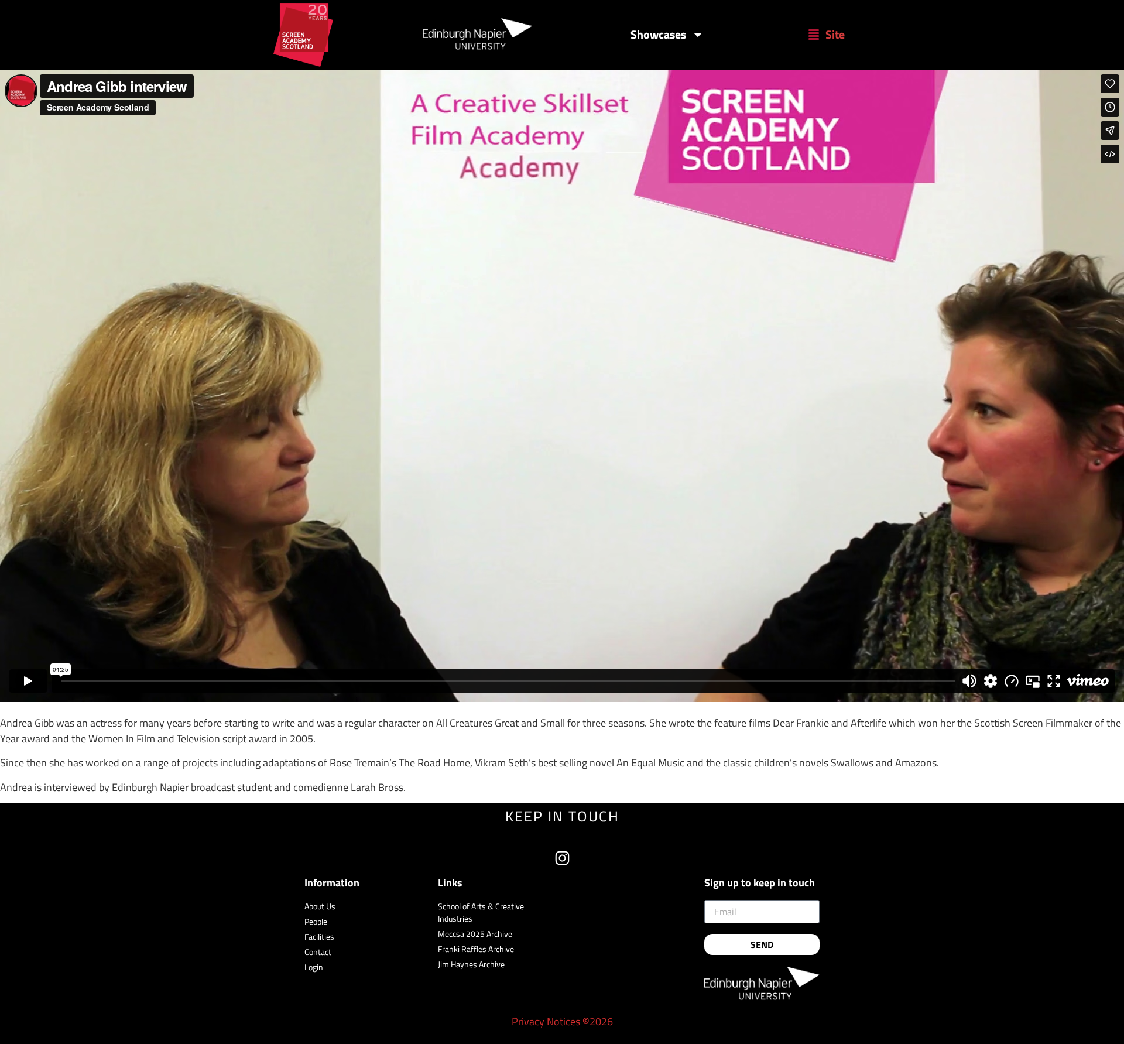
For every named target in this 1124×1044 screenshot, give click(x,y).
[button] (826, 34)
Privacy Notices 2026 (562, 1021)
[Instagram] (562, 858)
